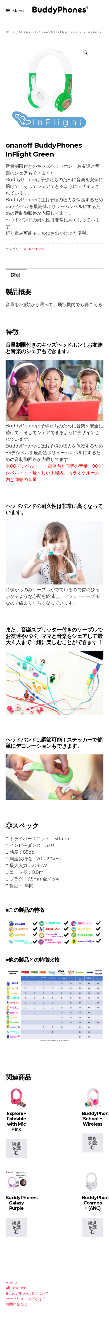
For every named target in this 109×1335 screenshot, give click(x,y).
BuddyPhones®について (27, 1293)
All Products (28, 32)
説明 (15, 275)
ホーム (11, 32)
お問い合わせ (16, 1304)
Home (11, 1282)
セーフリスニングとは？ (26, 1299)
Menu (17, 10)
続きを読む (16, 1148)
